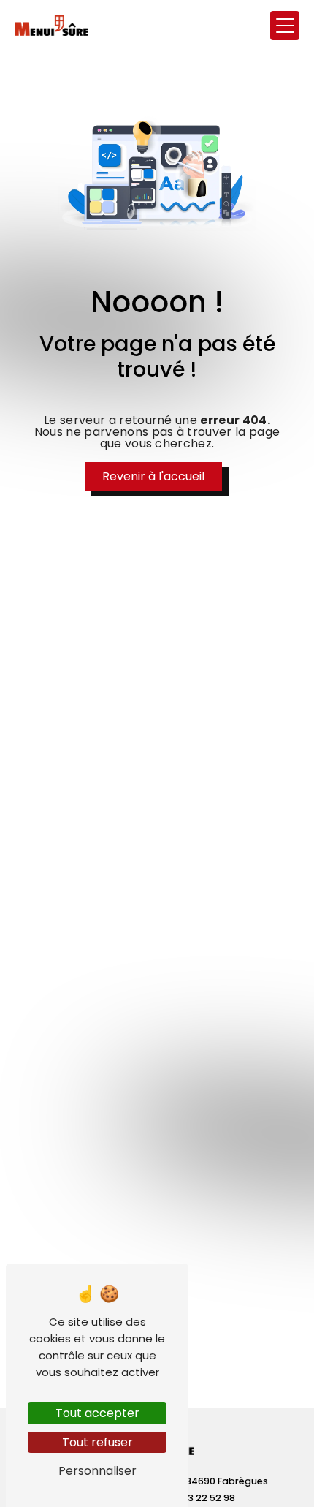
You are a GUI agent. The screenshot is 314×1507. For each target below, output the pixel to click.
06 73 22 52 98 (201, 1498)
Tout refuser (97, 1442)
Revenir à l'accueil (153, 476)
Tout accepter (97, 1413)
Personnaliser (97, 1470)
